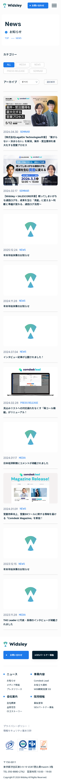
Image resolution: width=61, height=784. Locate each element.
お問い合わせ (38, 5)
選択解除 (51, 82)
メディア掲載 (13, 684)
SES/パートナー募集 (44, 707)
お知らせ (11, 680)
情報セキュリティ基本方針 (17, 730)
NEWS (37, 64)
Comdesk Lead (41, 680)
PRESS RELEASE (16, 71)
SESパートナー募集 (45, 655)
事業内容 (39, 674)
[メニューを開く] (54, 5)
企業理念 (11, 707)
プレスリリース (14, 689)
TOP (7, 38)
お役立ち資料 (40, 684)
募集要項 (38, 702)
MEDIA (22, 64)
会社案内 (12, 696)
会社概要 (11, 702)
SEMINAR (38, 71)
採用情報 (39, 696)
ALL (9, 64)
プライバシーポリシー (15, 726)
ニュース (12, 674)
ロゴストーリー (14, 711)
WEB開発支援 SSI (42, 689)
